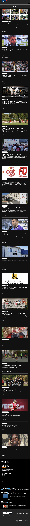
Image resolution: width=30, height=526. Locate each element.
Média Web (3, 474)
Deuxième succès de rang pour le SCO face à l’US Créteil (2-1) (14, 234)
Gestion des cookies (25, 520)
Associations (6, 21)
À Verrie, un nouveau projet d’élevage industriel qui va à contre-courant (14, 288)
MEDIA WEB (5, 492)
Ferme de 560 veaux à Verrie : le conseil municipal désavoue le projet (15, 154)
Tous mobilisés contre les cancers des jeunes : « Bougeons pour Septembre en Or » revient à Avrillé (15, 24)
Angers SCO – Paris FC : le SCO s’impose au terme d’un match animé (14, 76)
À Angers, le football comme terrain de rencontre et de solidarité (13, 366)
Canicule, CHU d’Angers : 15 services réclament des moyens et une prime (15, 313)
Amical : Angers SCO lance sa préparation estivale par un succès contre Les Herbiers (14, 390)
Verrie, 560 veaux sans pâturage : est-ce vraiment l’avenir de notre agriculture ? (14, 261)
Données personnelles (19, 521)
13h (13, 502)
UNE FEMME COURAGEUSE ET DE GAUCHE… (8, 469)
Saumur (6, 258)
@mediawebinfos (10, 502)
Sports (9, 21)
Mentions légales (25, 521)
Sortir (7, 339)
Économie (27, 513)
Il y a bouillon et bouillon (7, 341)
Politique (23, 513)
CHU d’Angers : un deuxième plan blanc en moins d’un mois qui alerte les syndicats (14, 181)
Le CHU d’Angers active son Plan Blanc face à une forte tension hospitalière (15, 208)
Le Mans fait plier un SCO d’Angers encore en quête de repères (13, 128)
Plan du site (20, 520)
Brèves (5, 339)
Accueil (17, 520)
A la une (3, 21)
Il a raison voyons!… (4, 465)
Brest (2, 481)
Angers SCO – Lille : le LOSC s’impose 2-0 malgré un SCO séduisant (14, 50)
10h (13, 492)
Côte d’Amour (3, 475)
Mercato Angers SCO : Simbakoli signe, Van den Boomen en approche (14, 449)
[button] (1, 3)
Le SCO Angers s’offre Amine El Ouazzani (10, 414)
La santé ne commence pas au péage (9, 425)
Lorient (2, 480)
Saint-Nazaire (3, 476)
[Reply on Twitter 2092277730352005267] (3, 499)
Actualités (5, 99)
